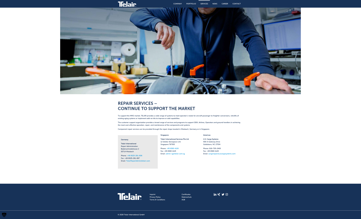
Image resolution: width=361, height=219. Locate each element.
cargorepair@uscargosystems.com (221, 154)
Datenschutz (186, 197)
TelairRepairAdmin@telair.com (138, 161)
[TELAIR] (127, 4)
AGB (183, 200)
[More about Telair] (129, 199)
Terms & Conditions (157, 200)
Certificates (186, 194)
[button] (4, 215)
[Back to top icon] (352, 215)
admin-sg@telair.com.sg (175, 154)
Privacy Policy (155, 197)
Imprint (152, 194)
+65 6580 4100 (173, 148)
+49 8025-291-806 (134, 156)
